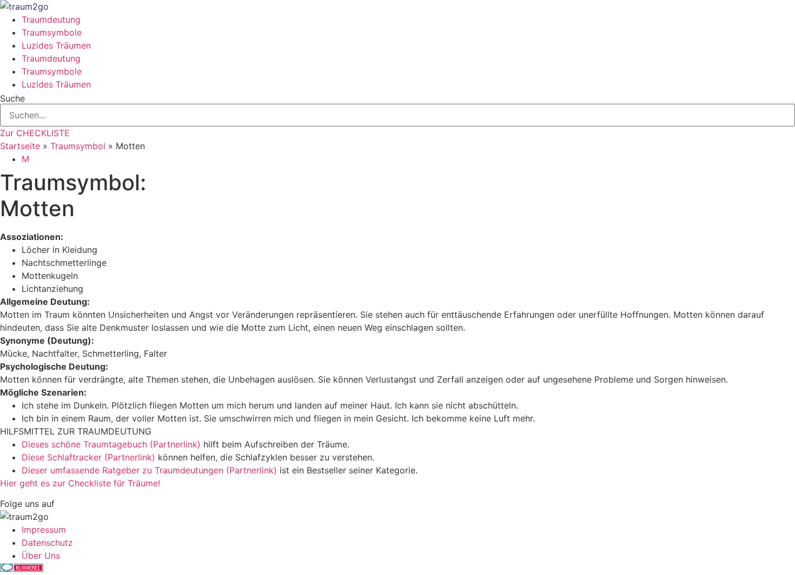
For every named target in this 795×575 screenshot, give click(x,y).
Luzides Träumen (56, 45)
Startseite (20, 146)
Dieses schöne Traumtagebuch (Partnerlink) (111, 444)
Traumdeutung (51, 19)
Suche (12, 98)
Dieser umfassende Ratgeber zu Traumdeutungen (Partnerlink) (149, 470)
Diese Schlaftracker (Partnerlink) (88, 457)
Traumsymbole (52, 32)
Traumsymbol (77, 146)
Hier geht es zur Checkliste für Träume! (80, 483)
